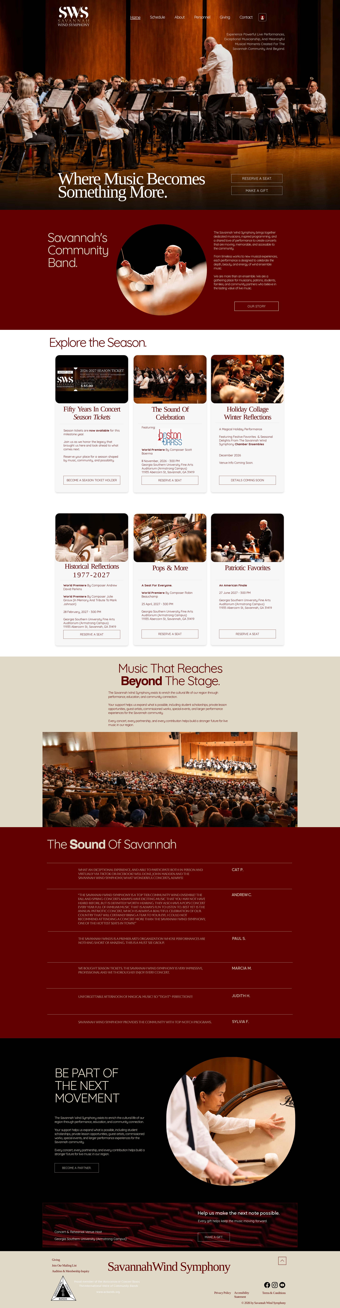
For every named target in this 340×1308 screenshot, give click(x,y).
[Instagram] (275, 1285)
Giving (56, 1259)
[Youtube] (282, 1285)
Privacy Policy (222, 1292)
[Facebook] (267, 1285)
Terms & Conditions (273, 1293)
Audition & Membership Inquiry (70, 1271)
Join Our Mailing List (64, 1265)
